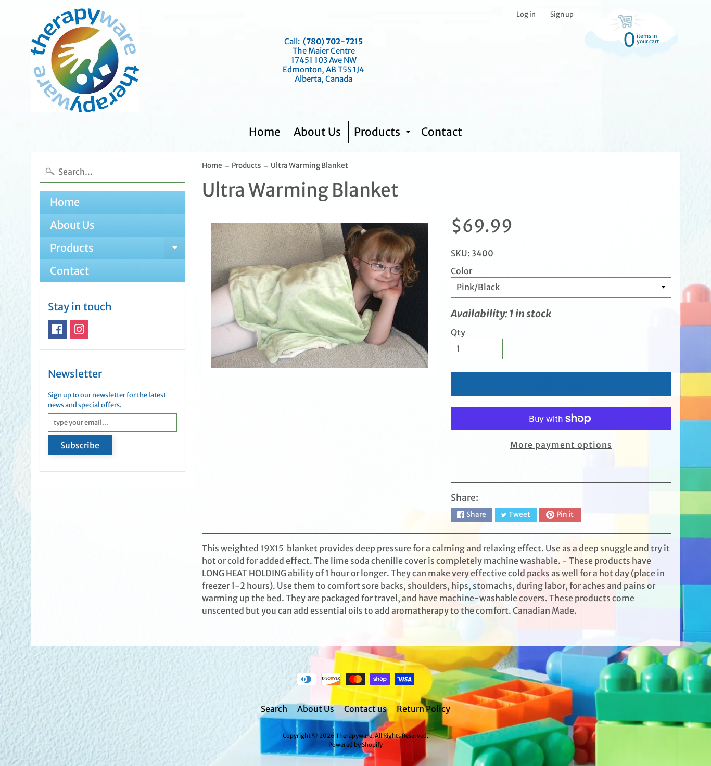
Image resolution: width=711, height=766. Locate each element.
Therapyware (354, 735)
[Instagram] (79, 329)
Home (265, 132)
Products (383, 134)
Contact (441, 132)
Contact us (365, 709)
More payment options (561, 444)
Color (461, 271)
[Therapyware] (85, 60)
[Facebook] (57, 329)
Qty (458, 332)
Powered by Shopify (355, 744)
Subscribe (79, 445)
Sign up (562, 14)
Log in (526, 14)
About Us (317, 132)
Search (274, 709)
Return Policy (423, 709)
